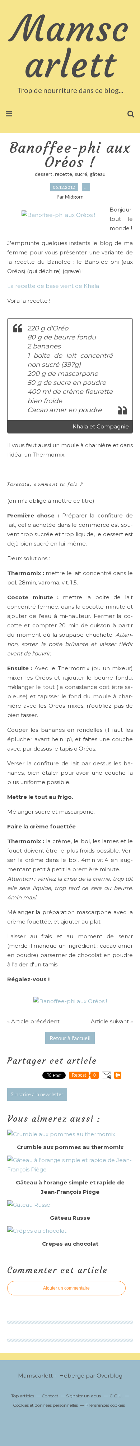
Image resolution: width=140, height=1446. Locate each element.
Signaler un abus (84, 1395)
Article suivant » (112, 1021)
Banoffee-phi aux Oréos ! (70, 155)
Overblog (109, 1375)
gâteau (98, 174)
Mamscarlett (70, 46)
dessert (43, 174)
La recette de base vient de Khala (53, 285)
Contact (50, 1395)
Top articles (22, 1395)
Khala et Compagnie (101, 426)
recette (63, 174)
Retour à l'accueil (70, 1038)
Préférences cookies (105, 1405)
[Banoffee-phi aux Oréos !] (58, 215)
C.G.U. (116, 1395)
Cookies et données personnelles (45, 1405)
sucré (81, 174)
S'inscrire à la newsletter (37, 1094)
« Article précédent (33, 1021)
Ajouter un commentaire (66, 1288)
